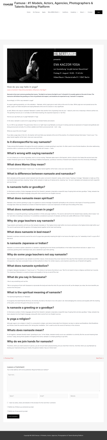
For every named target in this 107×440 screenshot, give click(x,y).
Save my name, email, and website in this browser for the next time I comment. (32, 403)
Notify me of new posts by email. (18, 411)
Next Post (99, 358)
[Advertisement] (53, 27)
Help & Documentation (25, 90)
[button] (59, 12)
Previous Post (8, 358)
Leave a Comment (12, 90)
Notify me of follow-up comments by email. (21, 407)
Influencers (36, 90)
